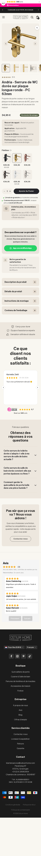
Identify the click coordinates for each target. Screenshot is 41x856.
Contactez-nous (20, 539)
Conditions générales (12, 805)
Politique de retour (29, 805)
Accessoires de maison (20, 686)
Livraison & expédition (20, 739)
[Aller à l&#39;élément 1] (6, 68)
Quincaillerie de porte (20, 672)
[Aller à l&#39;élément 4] (33, 68)
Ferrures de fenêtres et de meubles (20, 681)
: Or (7, 150)
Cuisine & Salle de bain (20, 677)
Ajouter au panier (26, 191)
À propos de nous (20, 705)
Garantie (20, 748)
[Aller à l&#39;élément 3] (24, 68)
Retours (20, 744)
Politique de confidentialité (20, 810)
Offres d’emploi (20, 720)
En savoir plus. (19, 573)
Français (30, 647)
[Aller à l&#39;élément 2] (15, 68)
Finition (20, 691)
